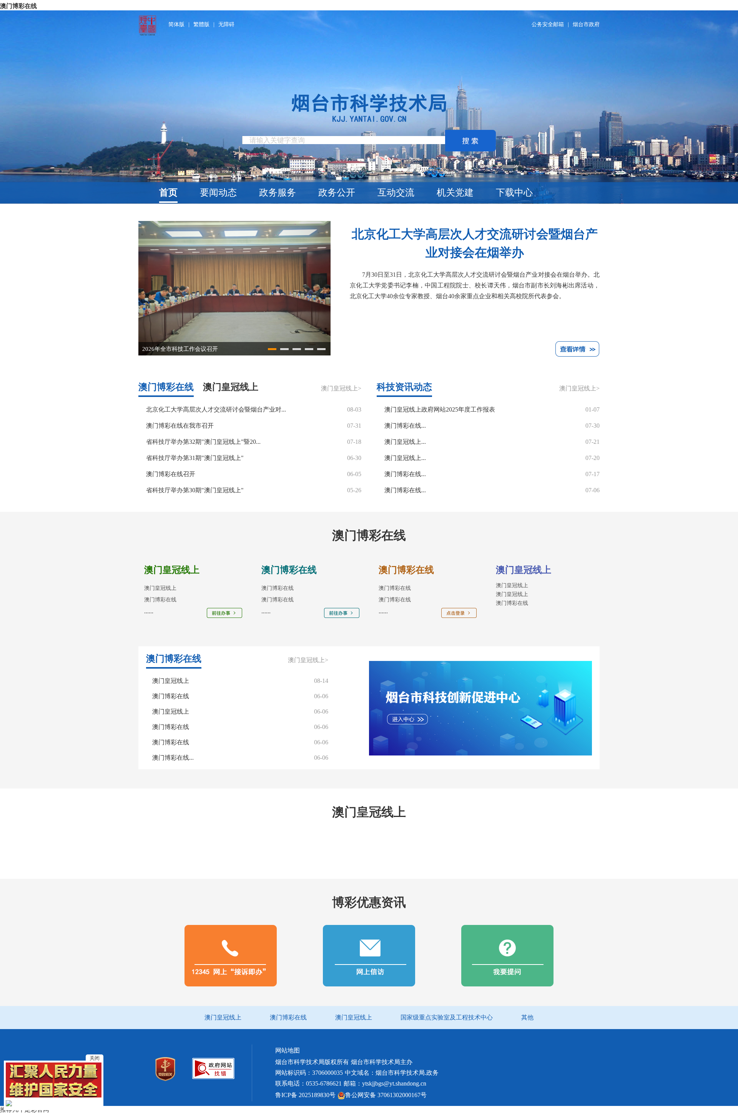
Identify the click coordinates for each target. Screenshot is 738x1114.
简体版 (176, 24)
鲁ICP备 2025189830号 (305, 1095)
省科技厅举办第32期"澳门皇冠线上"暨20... (203, 441)
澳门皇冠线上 (512, 585)
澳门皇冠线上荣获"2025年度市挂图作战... (195, 349)
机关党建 (455, 193)
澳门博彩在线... (405, 425)
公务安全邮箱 (548, 24)
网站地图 (287, 1050)
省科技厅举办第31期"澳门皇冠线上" (195, 458)
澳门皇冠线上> (341, 388)
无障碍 (226, 24)
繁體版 (201, 24)
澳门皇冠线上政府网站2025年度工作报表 (439, 409)
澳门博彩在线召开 (170, 474)
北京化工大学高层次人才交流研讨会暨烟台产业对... (216, 409)
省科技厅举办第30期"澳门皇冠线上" (195, 490)
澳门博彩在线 (18, 6)
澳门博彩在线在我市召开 (180, 425)
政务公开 (336, 193)
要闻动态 (218, 193)
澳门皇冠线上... (405, 441)
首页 (168, 193)
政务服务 (277, 193)
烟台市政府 (586, 24)
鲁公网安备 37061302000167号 (386, 1095)
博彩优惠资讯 (369, 902)
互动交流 (395, 193)
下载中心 (514, 193)
